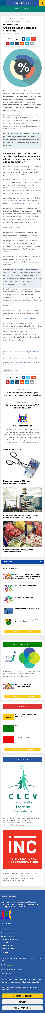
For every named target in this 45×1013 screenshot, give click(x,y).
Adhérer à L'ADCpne (22, 9)
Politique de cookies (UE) (10, 948)
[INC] (22, 868)
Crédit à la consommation (24, 362)
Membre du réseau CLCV (10, 939)
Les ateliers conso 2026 (24, 597)
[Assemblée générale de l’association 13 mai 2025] (8, 686)
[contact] (10, 965)
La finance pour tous (15, 358)
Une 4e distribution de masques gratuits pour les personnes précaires (22, 394)
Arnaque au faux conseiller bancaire (25, 715)
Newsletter (8, 370)
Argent (6, 24)
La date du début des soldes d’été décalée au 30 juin (22, 406)
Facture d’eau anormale (24, 737)
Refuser (22, 1002)
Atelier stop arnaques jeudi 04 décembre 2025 (26, 621)
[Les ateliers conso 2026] (8, 599)
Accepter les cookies (22, 996)
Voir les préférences (22, 1008)
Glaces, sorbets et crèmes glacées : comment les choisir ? (18, 550)
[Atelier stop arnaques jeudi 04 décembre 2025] (8, 622)
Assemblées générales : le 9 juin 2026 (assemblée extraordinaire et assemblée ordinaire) (27, 576)
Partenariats (5, 942)
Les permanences (7, 930)
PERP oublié (19, 726)
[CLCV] (22, 816)
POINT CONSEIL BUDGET (22, 644)
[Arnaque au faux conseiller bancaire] (8, 717)
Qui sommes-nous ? (8, 936)
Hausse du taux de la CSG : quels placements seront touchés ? (17, 482)
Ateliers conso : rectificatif (25, 586)
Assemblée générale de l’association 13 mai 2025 (24, 685)
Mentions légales (7, 945)
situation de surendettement (24, 318)
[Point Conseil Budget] (22, 669)
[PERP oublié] (8, 728)
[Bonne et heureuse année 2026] (8, 611)
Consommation (13, 24)
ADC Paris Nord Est (22, 3)
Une (16, 370)
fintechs (22, 201)
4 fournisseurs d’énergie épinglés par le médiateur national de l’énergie (20, 516)
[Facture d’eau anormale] (8, 739)
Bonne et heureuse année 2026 (27, 608)
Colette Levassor (11, 34)
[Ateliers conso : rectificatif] (8, 588)
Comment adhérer (7, 933)
